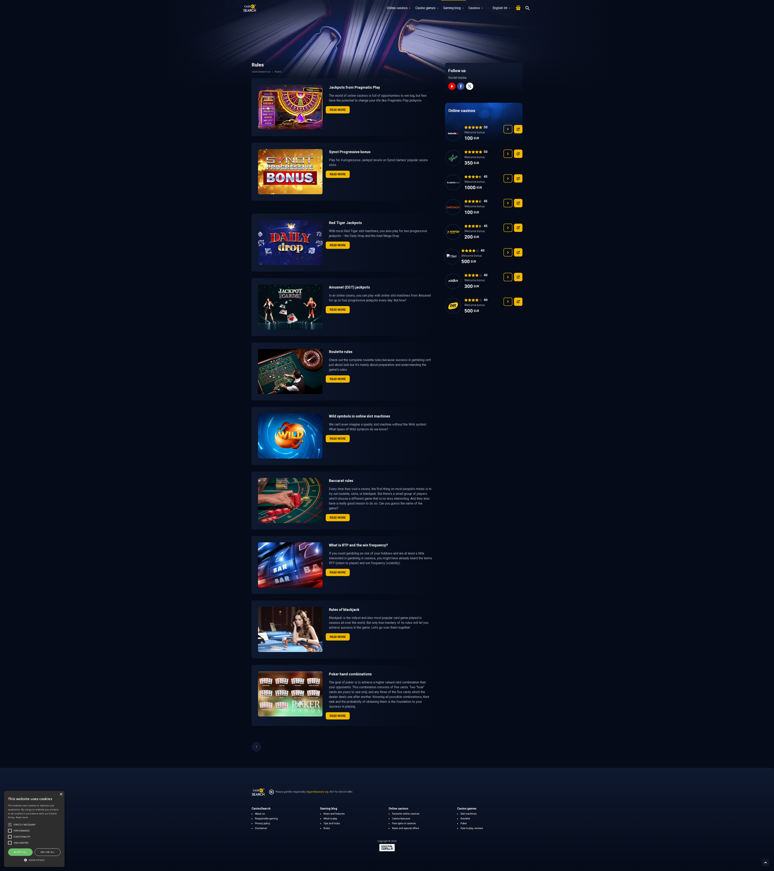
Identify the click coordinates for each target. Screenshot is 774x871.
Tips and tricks (332, 823)
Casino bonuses (401, 818)
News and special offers (405, 828)
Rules (327, 828)
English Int (500, 8)
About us (260, 813)
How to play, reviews (472, 828)
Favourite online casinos (405, 813)
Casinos (474, 8)
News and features (334, 813)
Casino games (425, 8)
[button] (34, 860)
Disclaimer (261, 828)
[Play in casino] (518, 129)
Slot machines (469, 813)
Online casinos (397, 8)
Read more (338, 109)
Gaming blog (452, 8)
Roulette (465, 818)
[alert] (34, 829)
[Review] (508, 129)
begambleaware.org (317, 791)
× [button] (60, 794)
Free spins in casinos (404, 823)
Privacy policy (262, 823)
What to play (330, 818)
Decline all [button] (48, 851)
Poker (464, 823)
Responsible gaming (266, 818)
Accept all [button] (20, 851)
